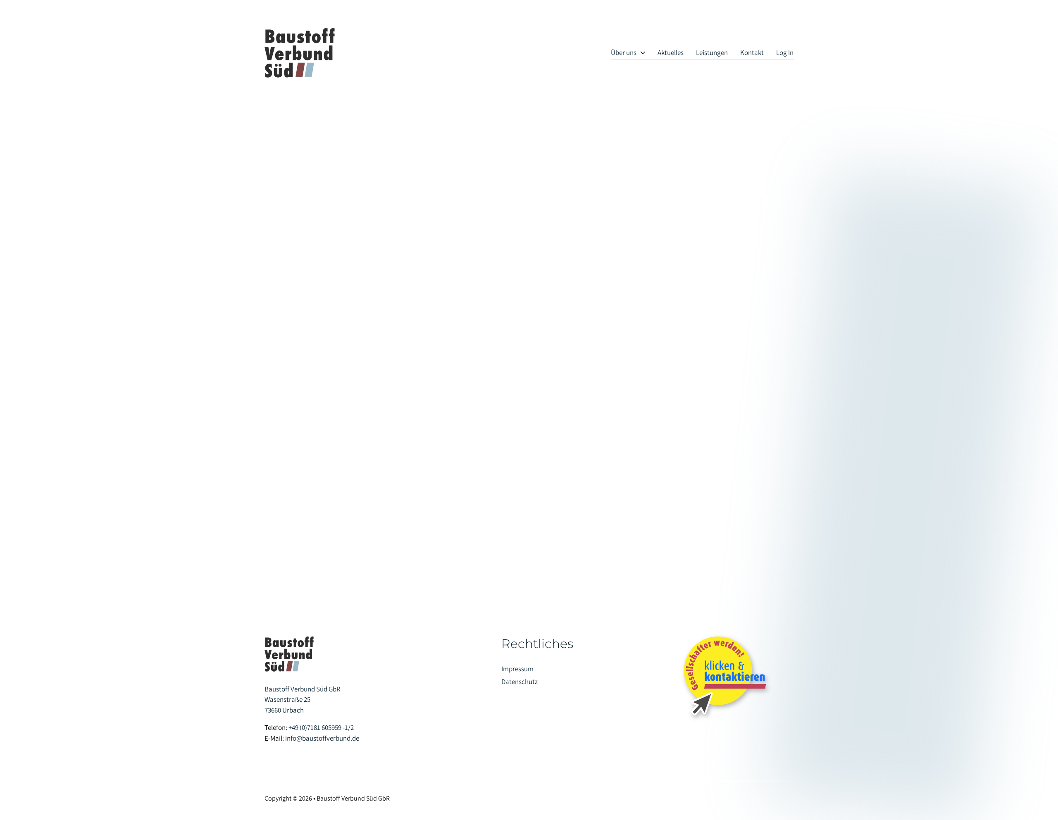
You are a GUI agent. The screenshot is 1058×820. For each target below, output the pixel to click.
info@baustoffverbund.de (322, 738)
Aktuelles (671, 52)
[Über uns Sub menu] (643, 52)
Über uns (623, 52)
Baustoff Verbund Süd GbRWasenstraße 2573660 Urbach (302, 699)
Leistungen (712, 52)
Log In (785, 52)
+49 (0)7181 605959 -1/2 (321, 727)
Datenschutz (519, 681)
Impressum (517, 668)
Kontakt (752, 52)
